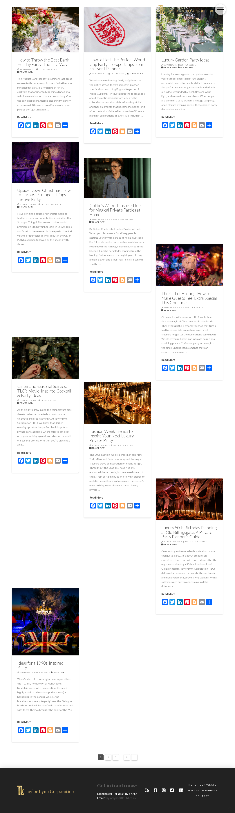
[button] (220, 9)
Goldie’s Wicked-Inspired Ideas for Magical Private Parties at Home (116, 210)
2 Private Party (26, 72)
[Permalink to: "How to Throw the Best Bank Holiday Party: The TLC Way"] (45, 29)
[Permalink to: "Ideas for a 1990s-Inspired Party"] (45, 621)
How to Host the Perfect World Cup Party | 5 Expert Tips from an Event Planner (117, 64)
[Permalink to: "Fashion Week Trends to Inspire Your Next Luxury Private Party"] (117, 403)
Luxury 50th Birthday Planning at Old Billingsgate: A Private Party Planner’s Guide (189, 532)
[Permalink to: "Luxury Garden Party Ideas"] (189, 29)
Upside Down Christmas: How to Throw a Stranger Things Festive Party (44, 195)
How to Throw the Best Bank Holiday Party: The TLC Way (43, 62)
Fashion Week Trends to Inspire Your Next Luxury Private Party (111, 436)
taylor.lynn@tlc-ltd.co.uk (120, 798)
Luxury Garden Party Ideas (185, 59)
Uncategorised (186, 67)
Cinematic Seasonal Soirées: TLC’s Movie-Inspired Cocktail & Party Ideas (44, 391)
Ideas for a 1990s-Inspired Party (40, 665)
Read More (24, 117)
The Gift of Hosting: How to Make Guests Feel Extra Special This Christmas (189, 298)
